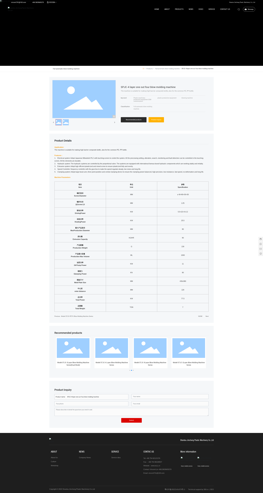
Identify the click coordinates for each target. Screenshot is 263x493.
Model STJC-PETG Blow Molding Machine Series (77, 316)
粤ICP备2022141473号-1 (175, 489)
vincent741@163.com (18, 2)
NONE (200, 316)
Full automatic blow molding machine (66, 69)
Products (149, 69)
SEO (212, 489)
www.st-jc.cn (155, 466)
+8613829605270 (38, 2)
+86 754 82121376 (153, 458)
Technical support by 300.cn (198, 489)
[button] (129, 370)
